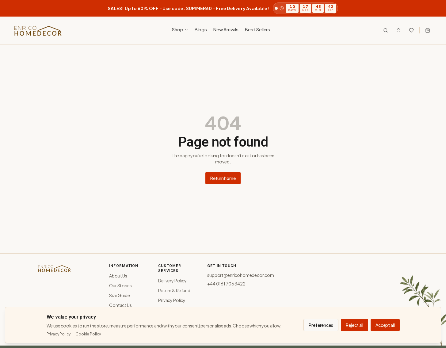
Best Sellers (257, 29)
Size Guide (119, 295)
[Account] (398, 30)
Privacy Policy (171, 300)
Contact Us (120, 305)
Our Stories (120, 285)
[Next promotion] (432, 8)
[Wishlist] (411, 30)
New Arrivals (225, 29)
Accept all (385, 325)
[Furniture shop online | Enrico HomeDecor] (37, 30)
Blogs (200, 29)
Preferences (321, 325)
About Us (118, 275)
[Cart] (427, 30)
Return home (222, 178)
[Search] (385, 30)
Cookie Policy (88, 334)
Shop (177, 29)
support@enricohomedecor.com (240, 275)
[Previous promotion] (13, 8)
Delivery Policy (172, 280)
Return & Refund (174, 290)
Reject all (354, 325)
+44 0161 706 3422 (226, 283)
